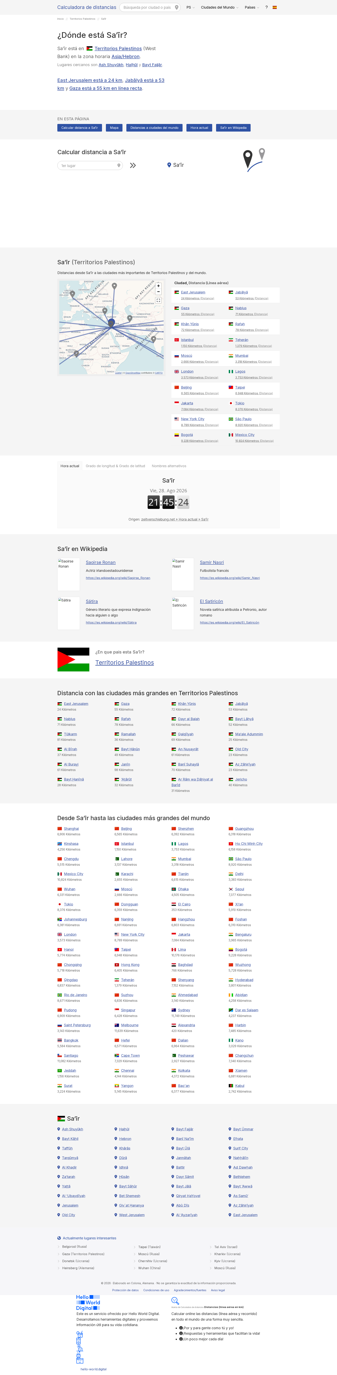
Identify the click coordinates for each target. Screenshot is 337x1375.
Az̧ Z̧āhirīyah (245, 764)
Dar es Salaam (246, 1010)
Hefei (125, 1040)
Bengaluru (243, 934)
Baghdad (185, 965)
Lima (182, 949)
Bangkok (71, 1040)
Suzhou (127, 995)
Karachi (127, 874)
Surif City (240, 1148)
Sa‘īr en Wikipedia (233, 128)
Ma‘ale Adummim (249, 734)
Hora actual (199, 128)
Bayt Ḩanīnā (74, 779)
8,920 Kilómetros (254, 425)
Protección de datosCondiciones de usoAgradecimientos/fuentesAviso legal (168, 1290)
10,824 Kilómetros (254, 440)
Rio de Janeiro (75, 995)
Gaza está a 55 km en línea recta (105, 88)
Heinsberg (77, 1268)
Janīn (125, 764)
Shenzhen (186, 829)
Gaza (185, 308)
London (187, 371)
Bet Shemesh (129, 1196)
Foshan (241, 919)
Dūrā (123, 1158)
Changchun (244, 1055)
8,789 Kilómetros (200, 425)
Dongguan (129, 904)
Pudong (70, 1010)
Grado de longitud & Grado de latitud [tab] (115, 466)
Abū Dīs (182, 1205)
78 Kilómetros (252, 330)
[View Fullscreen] (158, 300)
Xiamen (241, 1070)
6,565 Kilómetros (200, 393)
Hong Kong (130, 965)
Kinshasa (71, 844)
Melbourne (129, 1025)
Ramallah (128, 734)
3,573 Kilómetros (199, 377)
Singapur (128, 1010)
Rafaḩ (240, 324)
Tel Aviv (225, 1247)
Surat (68, 1086)
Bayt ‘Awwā (242, 1186)
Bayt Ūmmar (243, 1129)
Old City (241, 749)
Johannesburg (75, 919)
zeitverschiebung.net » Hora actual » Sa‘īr (174, 519)
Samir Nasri (212, 562)
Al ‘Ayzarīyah (186, 1215)
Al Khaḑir (69, 1167)
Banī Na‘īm (185, 1139)
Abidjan (241, 995)
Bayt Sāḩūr (128, 1186)
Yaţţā (66, 1186)
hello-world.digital (93, 1369)
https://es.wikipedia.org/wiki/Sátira (111, 622)
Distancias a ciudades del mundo (154, 128)
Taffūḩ (67, 1148)
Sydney (184, 1010)
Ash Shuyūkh (111, 64)
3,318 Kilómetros (253, 361)
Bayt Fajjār (152, 64)
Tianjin (183, 874)
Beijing (186, 387)
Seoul (239, 889)
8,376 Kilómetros (254, 409)
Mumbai (241, 356)
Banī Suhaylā (188, 764)
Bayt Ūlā (183, 1148)
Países (250, 7)
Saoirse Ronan (101, 562)
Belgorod (74, 1247)
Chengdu (71, 859)
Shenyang (186, 980)
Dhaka (183, 889)
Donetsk (75, 1261)
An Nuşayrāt (188, 749)
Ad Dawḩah (243, 1167)
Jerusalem (70, 1205)
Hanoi (69, 949)
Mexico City (245, 435)
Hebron (125, 1139)
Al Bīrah (70, 749)
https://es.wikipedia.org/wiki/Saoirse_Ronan (118, 578)
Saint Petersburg (77, 1025)
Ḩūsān (124, 1177)
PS (188, 7)
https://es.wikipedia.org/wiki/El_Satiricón (229, 622)
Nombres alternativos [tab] (169, 466)
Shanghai (71, 829)
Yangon (127, 1086)
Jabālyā (241, 292)
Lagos (240, 371)
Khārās (124, 1148)
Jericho (241, 779)
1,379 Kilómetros (253, 346)
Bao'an (184, 1086)
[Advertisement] (225, 72)
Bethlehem (241, 1177)
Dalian (183, 1040)
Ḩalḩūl (132, 64)
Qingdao (71, 980)
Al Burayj (71, 764)
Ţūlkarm (70, 734)
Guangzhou (244, 829)
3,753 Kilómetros (254, 377)
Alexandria (186, 1025)
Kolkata (184, 1070)
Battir (180, 1167)
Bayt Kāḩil (70, 1139)
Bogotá (187, 435)
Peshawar (186, 1055)
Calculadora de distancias (86, 7)
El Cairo (184, 904)
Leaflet (118, 372)
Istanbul (187, 340)
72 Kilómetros (197, 330)
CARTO (159, 372)
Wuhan (69, 889)
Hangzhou (186, 919)
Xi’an (239, 904)
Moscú (186, 356)
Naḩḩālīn (240, 1158)
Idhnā (123, 1167)
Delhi (239, 874)
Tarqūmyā (70, 1158)
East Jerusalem (193, 292)
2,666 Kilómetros (200, 361)
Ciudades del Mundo (218, 7)
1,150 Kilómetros (199, 346)
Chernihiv (152, 1261)
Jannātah (183, 1158)
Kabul (239, 1086)
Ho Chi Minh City (249, 844)
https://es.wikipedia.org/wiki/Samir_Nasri (230, 578)
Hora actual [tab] (69, 466)
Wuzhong (243, 965)
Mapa (114, 128)
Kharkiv (227, 1254)
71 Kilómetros (251, 314)
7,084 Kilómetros (199, 409)
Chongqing (73, 965)
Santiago (71, 1055)
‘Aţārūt (126, 779)
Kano (239, 1040)
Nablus (241, 308)
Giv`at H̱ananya (131, 1205)
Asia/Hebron (126, 56)
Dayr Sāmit (185, 1177)
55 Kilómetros (198, 314)
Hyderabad (244, 980)
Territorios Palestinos (118, 48)
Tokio (239, 403)
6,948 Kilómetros (254, 393)
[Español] (275, 7)
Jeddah (70, 1070)
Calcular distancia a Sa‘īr (79, 128)
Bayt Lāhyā (244, 719)
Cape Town (130, 1055)
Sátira (92, 601)
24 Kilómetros (197, 298)
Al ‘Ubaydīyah (73, 1196)
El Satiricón (211, 601)
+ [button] (158, 285)
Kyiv (224, 1261)
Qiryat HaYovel (188, 1196)
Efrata (238, 1139)
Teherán (241, 340)
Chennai (127, 1070)
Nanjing (127, 919)
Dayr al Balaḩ (189, 719)
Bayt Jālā (183, 1186)
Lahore (126, 859)
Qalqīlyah (185, 734)
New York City (192, 419)
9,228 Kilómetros (199, 440)
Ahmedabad (188, 995)
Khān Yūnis (190, 324)
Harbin (240, 1025)
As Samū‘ (240, 1196)
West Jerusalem (132, 1215)
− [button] (158, 291)
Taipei (240, 387)
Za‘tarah (68, 1177)
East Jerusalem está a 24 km (89, 80)
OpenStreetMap (132, 372)
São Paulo (243, 419)
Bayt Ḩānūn (130, 749)
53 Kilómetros (252, 298)
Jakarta (187, 403)
